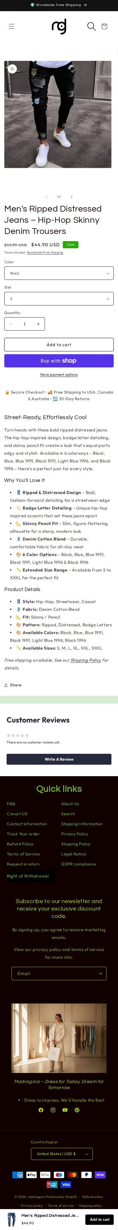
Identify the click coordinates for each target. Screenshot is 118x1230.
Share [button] (16, 684)
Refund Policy (20, 844)
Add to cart (99, 1220)
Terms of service (61, 1206)
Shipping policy (90, 1206)
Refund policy (92, 1197)
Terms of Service (23, 854)
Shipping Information (82, 823)
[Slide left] (46, 197)
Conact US (17, 813)
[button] (11, 26)
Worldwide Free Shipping (45, 252)
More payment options (59, 374)
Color (9, 261)
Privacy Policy (74, 833)
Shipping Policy (85, 660)
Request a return (23, 864)
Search (68, 813)
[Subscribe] (100, 973)
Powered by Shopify (62, 1197)
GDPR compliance (78, 864)
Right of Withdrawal (27, 876)
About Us (70, 803)
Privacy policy (32, 1206)
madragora (37, 1197)
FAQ (11, 803)
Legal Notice (73, 854)
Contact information (27, 823)
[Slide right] (71, 197)
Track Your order (23, 833)
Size (7, 287)
